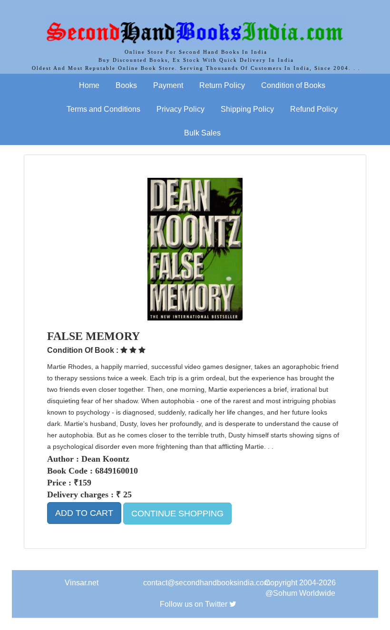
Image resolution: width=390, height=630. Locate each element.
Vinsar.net (81, 583)
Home (89, 85)
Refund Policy (314, 109)
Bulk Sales (202, 133)
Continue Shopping (177, 513)
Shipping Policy (247, 109)
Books (126, 85)
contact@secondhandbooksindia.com (206, 583)
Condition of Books (293, 85)
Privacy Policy (180, 109)
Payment (168, 85)
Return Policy (222, 85)
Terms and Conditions (103, 109)
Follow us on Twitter (193, 604)
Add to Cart (84, 513)
